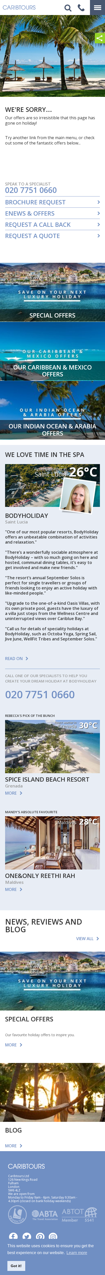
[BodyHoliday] (52, 505)
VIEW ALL (85, 938)
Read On (14, 658)
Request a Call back (38, 224)
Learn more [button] (77, 1253)
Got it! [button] (16, 1266)
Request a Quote (32, 236)
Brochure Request (35, 202)
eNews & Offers (30, 213)
